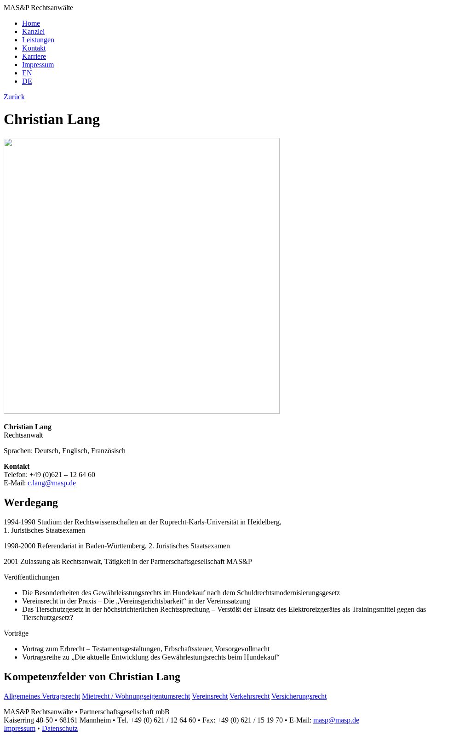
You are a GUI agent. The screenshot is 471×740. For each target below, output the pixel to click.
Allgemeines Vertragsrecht (42, 696)
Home (31, 23)
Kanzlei (33, 31)
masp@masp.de (336, 720)
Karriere (34, 56)
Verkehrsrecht (250, 696)
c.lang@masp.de (52, 483)
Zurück (14, 97)
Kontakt (34, 48)
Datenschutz (60, 728)
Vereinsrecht (210, 696)
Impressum (38, 64)
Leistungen (38, 40)
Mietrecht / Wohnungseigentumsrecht (136, 696)
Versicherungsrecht (299, 696)
